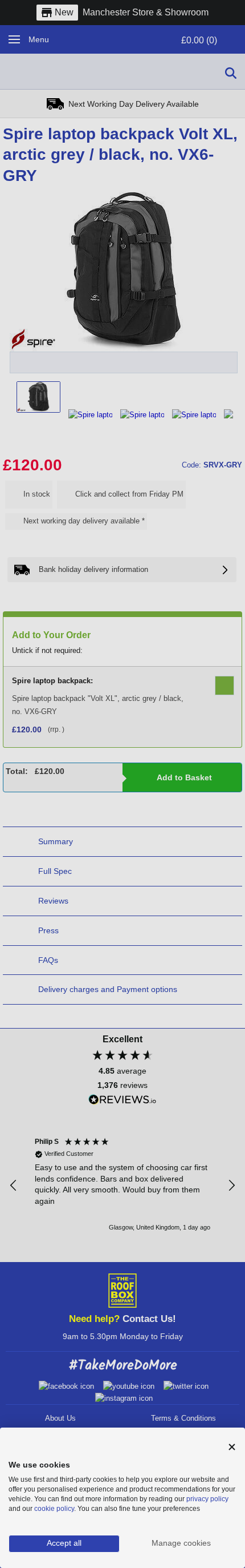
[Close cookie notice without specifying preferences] (231, 1447)
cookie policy (54, 1509)
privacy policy (207, 1499)
